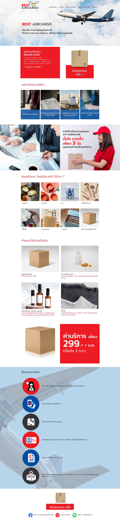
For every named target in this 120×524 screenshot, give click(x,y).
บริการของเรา (53, 7)
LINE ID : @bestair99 (85, 515)
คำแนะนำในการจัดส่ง (84, 7)
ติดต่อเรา (94, 7)
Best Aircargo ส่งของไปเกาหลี (43, 515)
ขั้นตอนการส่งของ (71, 7)
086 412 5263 (65, 515)
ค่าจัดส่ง (61, 7)
